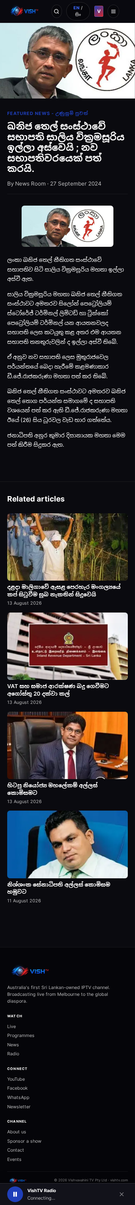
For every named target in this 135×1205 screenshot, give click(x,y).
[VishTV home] (25, 11)
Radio (13, 1053)
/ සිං (78, 11)
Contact (15, 1150)
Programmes (21, 1035)
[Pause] (15, 1194)
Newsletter (19, 1106)
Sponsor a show (24, 1141)
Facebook (17, 1088)
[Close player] (122, 1194)
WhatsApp (18, 1097)
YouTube (16, 1079)
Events (14, 1159)
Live (11, 1026)
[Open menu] (113, 11)
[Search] (56, 11)
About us (16, 1131)
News (13, 1044)
